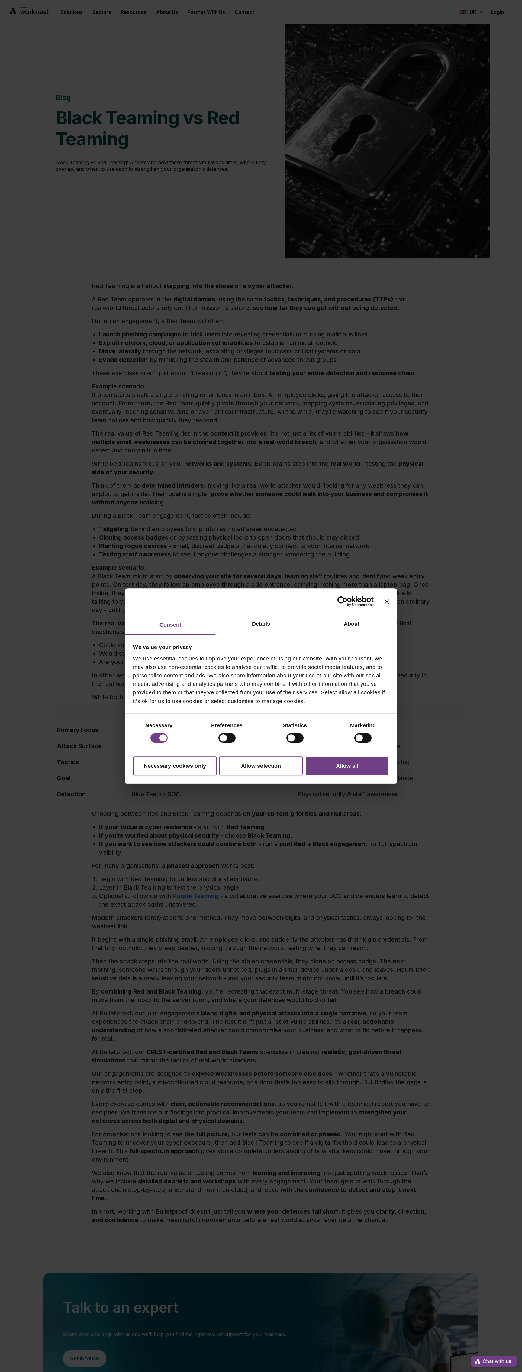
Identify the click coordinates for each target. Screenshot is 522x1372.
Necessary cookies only (175, 766)
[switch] (227, 738)
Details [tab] (261, 624)
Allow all (347, 766)
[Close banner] (387, 601)
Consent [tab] (171, 625)
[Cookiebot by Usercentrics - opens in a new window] (347, 601)
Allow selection (261, 766)
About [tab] (352, 624)
